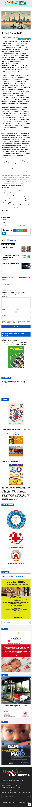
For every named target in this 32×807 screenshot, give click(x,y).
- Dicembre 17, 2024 (9, 249)
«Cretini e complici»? (25, 277)
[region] (16, 651)
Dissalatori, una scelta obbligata (7, 278)
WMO (23, 225)
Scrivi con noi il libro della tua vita (12, 576)
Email (18, 309)
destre (8, 224)
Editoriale (3, 219)
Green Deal (4, 225)
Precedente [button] (3, 651)
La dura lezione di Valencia (7, 247)
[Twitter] (21, 39)
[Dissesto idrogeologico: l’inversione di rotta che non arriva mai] (26, 257)
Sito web (3, 315)
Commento (4, 296)
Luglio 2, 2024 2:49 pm (13, 37)
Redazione (4, 37)
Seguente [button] (29, 651)
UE (20, 225)
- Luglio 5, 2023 (8, 259)
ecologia (13, 224)
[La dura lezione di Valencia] (26, 249)
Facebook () (28, 284)
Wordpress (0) (21, 284)
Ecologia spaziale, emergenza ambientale (10, 263)
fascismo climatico (20, 224)
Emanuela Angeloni (12, 804)
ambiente (3, 224)
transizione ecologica (13, 225)
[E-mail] (26, 39)
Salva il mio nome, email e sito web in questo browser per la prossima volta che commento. (15, 321)
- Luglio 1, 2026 (8, 265)
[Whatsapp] (24, 39)
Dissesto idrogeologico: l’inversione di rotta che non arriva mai (10, 256)
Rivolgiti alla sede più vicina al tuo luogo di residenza (16, 433)
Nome (3, 309)
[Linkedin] (29, 39)
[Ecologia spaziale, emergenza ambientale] (26, 266)
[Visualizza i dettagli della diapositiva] (16, 651)
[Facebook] (19, 39)
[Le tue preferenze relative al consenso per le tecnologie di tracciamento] (29, 804)
